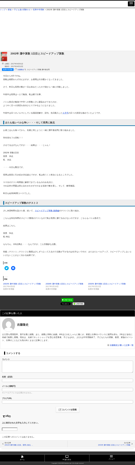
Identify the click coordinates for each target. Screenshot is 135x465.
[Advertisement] (67, 31)
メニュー (131, 4)
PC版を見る (67, 460)
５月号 (65, 113)
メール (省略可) (9, 386)
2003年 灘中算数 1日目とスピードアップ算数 (22, 284)
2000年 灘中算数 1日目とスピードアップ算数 (107, 284)
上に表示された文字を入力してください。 (21, 423)
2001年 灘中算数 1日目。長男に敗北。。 (19, 445)
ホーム (22, 460)
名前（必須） (8, 377)
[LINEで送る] (78, 303)
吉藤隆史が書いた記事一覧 (122, 345)
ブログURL (7, 398)
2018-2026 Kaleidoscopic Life (66, 463)
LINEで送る (68, 300)
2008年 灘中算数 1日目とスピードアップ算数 (64, 284)
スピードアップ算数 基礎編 (47, 210)
